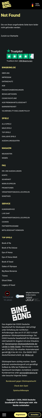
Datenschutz (7, 81)
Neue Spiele (7, 128)
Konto (4, 175)
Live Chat (6, 213)
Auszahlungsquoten (11, 141)
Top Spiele (6, 132)
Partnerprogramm (10, 226)
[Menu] (4, 415)
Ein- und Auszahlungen (11, 171)
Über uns (5, 73)
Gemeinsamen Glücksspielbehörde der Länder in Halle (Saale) (19, 345)
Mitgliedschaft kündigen (13, 230)
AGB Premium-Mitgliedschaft (14, 102)
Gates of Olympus (9, 266)
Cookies (5, 222)
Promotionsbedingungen (13, 90)
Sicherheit (6, 179)
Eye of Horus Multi (9, 257)
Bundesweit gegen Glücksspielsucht (21, 381)
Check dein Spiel (21, 385)
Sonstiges (6, 196)
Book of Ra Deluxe (9, 247)
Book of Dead (7, 261)
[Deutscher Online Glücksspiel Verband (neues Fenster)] (33, 300)
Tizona (5, 275)
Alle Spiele (6, 124)
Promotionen (7, 188)
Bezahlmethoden (9, 94)
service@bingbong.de (28, 372)
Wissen (5, 158)
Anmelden (34, 414)
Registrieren (20, 414)
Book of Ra (6, 243)
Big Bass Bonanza (9, 271)
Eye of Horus (7, 252)
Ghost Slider (7, 280)
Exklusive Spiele (9, 136)
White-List (29, 355)
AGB (3, 86)
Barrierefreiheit (9, 106)
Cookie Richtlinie (9, 98)
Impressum (6, 77)
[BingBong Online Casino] (8, 4)
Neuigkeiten (7, 154)
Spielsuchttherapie (21, 390)
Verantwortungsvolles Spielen (16, 192)
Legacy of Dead (8, 285)
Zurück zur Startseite (9, 36)
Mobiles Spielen (9, 183)
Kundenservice (8, 209)
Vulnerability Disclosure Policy (16, 111)
